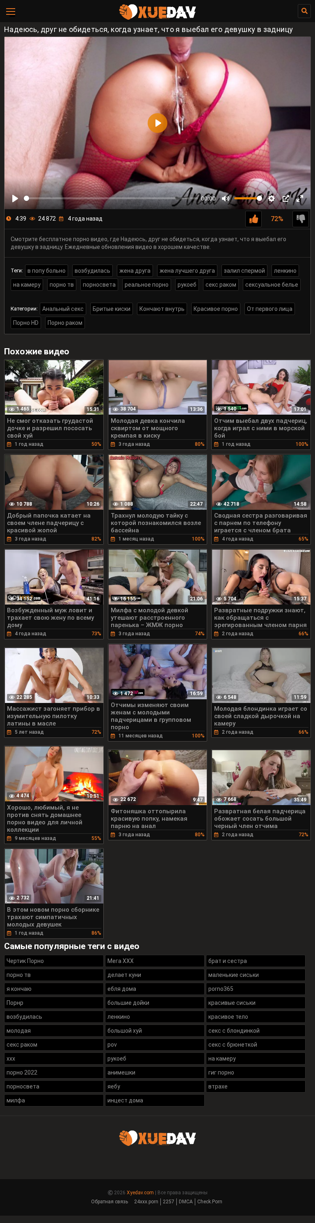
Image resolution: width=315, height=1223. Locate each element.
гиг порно (221, 1072)
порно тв (62, 284)
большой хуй (124, 1030)
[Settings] (271, 198)
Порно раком (65, 322)
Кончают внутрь (162, 309)
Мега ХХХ (120, 961)
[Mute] (225, 198)
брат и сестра (227, 961)
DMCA (186, 1202)
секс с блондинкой (234, 1030)
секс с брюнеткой (232, 1044)
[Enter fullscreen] (299, 198)
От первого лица (269, 309)
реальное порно (147, 284)
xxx (11, 1058)
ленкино (285, 270)
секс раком (220, 284)
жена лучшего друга (187, 270)
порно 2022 (22, 1072)
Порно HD (26, 322)
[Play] (15, 198)
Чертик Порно (25, 961)
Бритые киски (111, 309)
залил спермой (244, 270)
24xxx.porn (146, 1202)
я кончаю (19, 989)
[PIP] (285, 198)
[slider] (111, 198)
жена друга (135, 270)
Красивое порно (216, 309)
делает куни (124, 975)
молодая (19, 1030)
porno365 (220, 989)
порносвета (99, 284)
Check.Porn (209, 1202)
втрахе (218, 1086)
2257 (168, 1202)
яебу (113, 1086)
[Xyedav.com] (157, 18)
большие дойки (128, 1002)
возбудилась (92, 270)
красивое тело (228, 1016)
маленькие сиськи (233, 975)
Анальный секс (63, 309)
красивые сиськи (232, 1002)
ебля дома (121, 989)
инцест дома (125, 1100)
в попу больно (46, 270)
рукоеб (187, 284)
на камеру (27, 284)
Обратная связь (109, 1202)
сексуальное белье (271, 284)
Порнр (15, 1002)
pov (112, 1044)
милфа (16, 1100)
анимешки (121, 1072)
